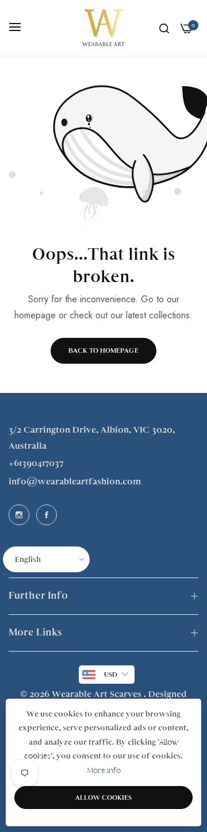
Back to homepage (103, 350)
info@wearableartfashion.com (75, 481)
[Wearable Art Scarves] (103, 28)
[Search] (164, 28)
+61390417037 (36, 463)
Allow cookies (103, 797)
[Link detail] (19, 514)
